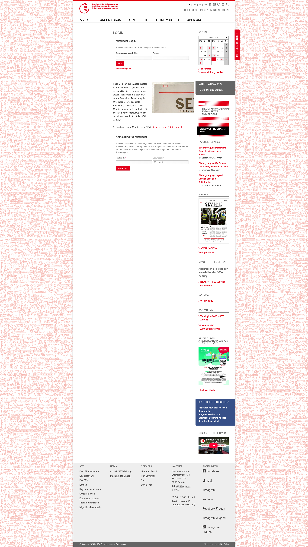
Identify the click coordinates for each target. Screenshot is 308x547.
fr (194, 5)
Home (187, 10)
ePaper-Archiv (207, 252)
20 (214, 56)
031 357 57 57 (183, 486)
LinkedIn (208, 480)
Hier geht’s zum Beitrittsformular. (168, 127)
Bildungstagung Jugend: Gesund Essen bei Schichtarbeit (211, 178)
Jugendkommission (89, 503)
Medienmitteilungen (120, 476)
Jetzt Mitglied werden (211, 90)
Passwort (156, 53)
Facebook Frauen (214, 508)
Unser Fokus (110, 20)
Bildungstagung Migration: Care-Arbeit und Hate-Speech (212, 151)
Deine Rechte (138, 20)
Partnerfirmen (148, 476)
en (205, 5)
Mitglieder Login (126, 41)
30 (226, 59)
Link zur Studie (207, 390)
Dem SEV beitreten (89, 471)
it (200, 5)
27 (213, 59)
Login (225, 10)
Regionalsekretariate (90, 489)
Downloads (146, 485)
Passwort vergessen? (124, 69)
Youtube (208, 499)
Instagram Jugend (214, 518)
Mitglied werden (237, 45)
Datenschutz (121, 544)
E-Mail (175, 490)
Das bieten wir (86, 476)
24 (201, 59)
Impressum (110, 544)
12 (209, 52)
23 (226, 56)
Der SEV (83, 480)
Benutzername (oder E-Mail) (127, 53)
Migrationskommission (90, 507)
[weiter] (226, 37)
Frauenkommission (89, 498)
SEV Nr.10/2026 (208, 248)
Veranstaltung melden (211, 72)
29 (222, 59)
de (188, 5)
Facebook (213, 471)
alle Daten (205, 69)
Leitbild (83, 485)
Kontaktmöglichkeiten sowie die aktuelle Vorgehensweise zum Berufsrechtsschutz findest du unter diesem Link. (213, 415)
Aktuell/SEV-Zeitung (121, 471)
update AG (218, 544)
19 (209, 56)
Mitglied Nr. (120, 158)
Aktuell (86, 20)
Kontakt (215, 10)
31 (201, 63)
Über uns (194, 20)
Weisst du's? (206, 301)
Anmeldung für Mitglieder (131, 137)
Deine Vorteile (168, 20)
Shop (195, 10)
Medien (204, 10)
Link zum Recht (149, 471)
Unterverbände (87, 494)
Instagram (209, 490)
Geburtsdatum (158, 158)
